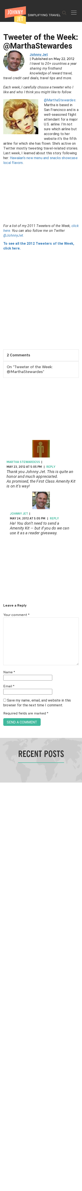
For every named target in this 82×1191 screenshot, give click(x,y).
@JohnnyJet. (13, 235)
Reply (50, 466)
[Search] (64, 12)
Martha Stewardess (23, 462)
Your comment (16, 615)
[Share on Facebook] (5, 581)
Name (9, 672)
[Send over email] (5, 610)
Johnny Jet (39, 54)
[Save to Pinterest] (5, 600)
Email (8, 686)
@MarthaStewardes (59, 100)
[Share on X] (5, 591)
